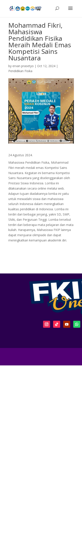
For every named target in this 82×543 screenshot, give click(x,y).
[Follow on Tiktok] (56, 324)
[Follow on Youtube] (66, 324)
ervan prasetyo (23, 66)
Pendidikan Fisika (20, 71)
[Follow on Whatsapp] (76, 324)
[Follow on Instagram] (46, 324)
